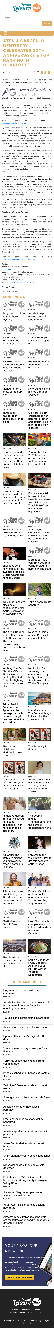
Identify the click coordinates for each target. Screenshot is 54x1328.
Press (16, 1310)
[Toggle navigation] (5, 33)
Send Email (11, 269)
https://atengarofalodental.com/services (18, 259)
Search (47, 23)
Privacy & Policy (36, 1312)
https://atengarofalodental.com (15, 123)
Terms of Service (18, 1312)
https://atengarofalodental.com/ (22, 282)
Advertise (26, 1310)
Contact (37, 1310)
